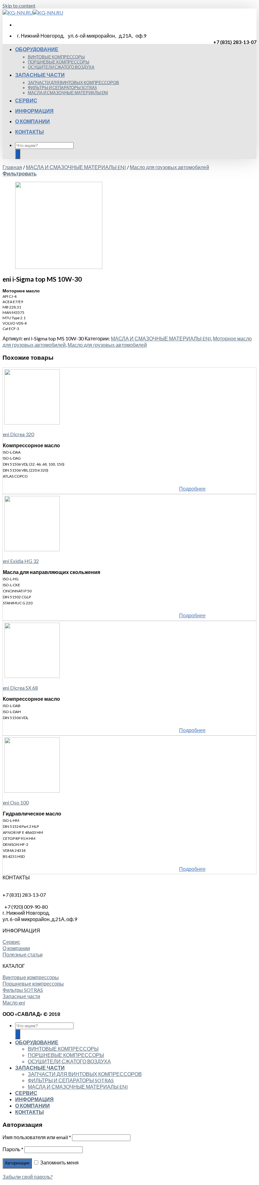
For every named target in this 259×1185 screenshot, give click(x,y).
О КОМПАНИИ (32, 121)
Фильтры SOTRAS (23, 990)
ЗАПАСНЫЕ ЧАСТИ (40, 75)
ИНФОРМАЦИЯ (34, 111)
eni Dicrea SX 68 (20, 688)
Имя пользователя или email (37, 1137)
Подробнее (192, 489)
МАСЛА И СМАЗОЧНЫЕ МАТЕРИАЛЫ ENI (68, 92)
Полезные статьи (23, 954)
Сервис (11, 942)
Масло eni (14, 1002)
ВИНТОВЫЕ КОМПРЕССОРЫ (56, 56)
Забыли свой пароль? (28, 1177)
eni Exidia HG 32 (21, 561)
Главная (12, 167)
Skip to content (19, 6)
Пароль (13, 1149)
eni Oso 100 (16, 802)
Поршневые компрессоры (33, 983)
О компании (16, 948)
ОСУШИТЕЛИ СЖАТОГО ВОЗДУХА (61, 67)
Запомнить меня (59, 1162)
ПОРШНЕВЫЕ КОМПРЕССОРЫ (58, 61)
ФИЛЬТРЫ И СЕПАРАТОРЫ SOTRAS (62, 87)
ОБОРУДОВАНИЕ (36, 49)
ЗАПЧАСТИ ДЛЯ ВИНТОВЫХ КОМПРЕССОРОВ (73, 82)
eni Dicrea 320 (18, 434)
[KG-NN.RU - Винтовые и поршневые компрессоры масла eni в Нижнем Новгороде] (33, 12)
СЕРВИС (26, 100)
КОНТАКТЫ (29, 132)
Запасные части (21, 996)
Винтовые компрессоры (31, 977)
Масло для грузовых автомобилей (169, 167)
